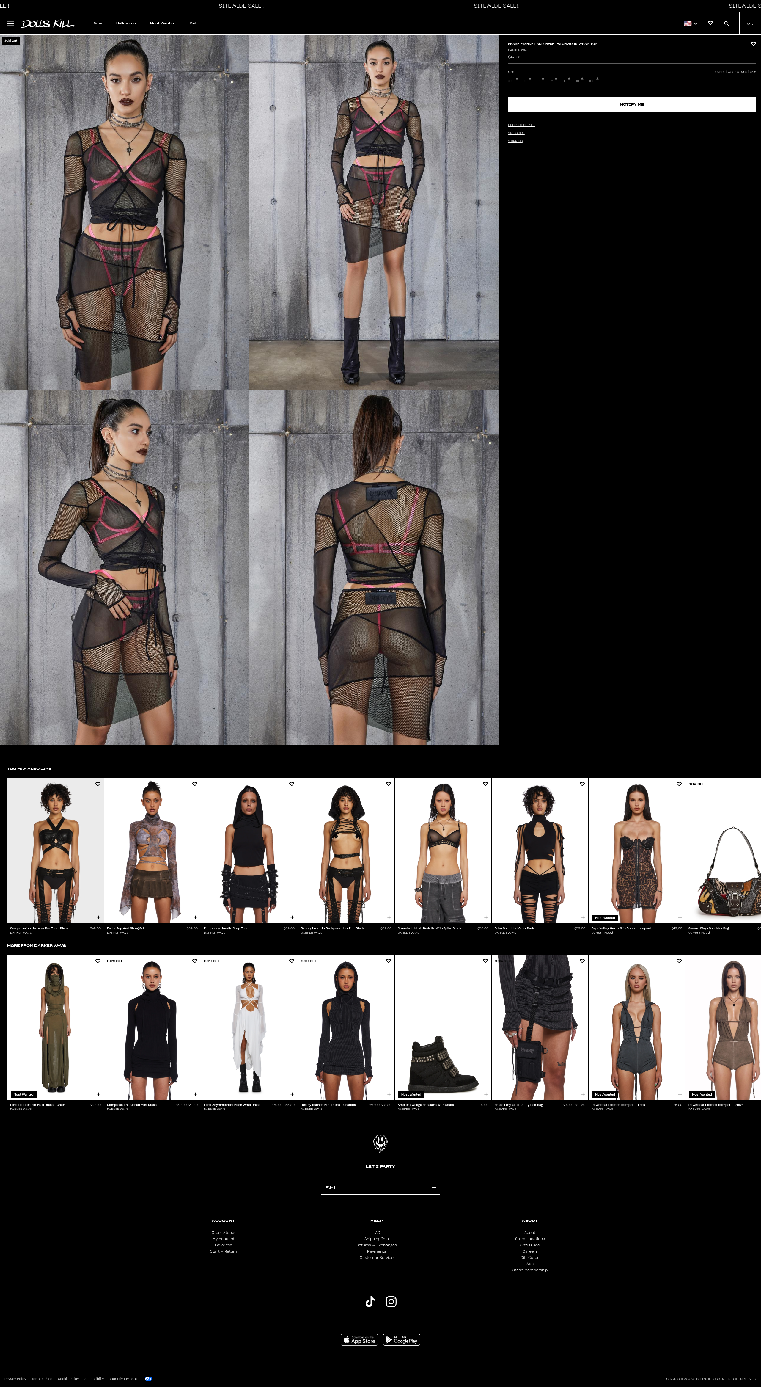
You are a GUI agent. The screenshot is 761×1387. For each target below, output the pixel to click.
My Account (224, 1239)
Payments (376, 1251)
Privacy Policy (15, 1378)
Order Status (223, 1232)
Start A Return (223, 1251)
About (529, 1232)
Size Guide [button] (516, 133)
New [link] (98, 23)
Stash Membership (530, 1270)
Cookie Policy (68, 1378)
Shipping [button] (515, 141)
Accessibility (94, 1378)
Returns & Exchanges (376, 1245)
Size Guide (530, 1245)
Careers (530, 1251)
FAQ (376, 1232)
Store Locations (530, 1239)
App (530, 1264)
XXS (511, 81)
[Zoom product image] (124, 212)
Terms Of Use (42, 1378)
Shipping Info (376, 1239)
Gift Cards (530, 1257)
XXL (592, 81)
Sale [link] (194, 23)
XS (525, 81)
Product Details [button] (521, 125)
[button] (240, 6)
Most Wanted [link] (163, 23)
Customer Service (377, 1257)
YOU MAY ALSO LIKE (29, 768)
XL (578, 81)
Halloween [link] (126, 23)
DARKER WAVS (518, 50)
